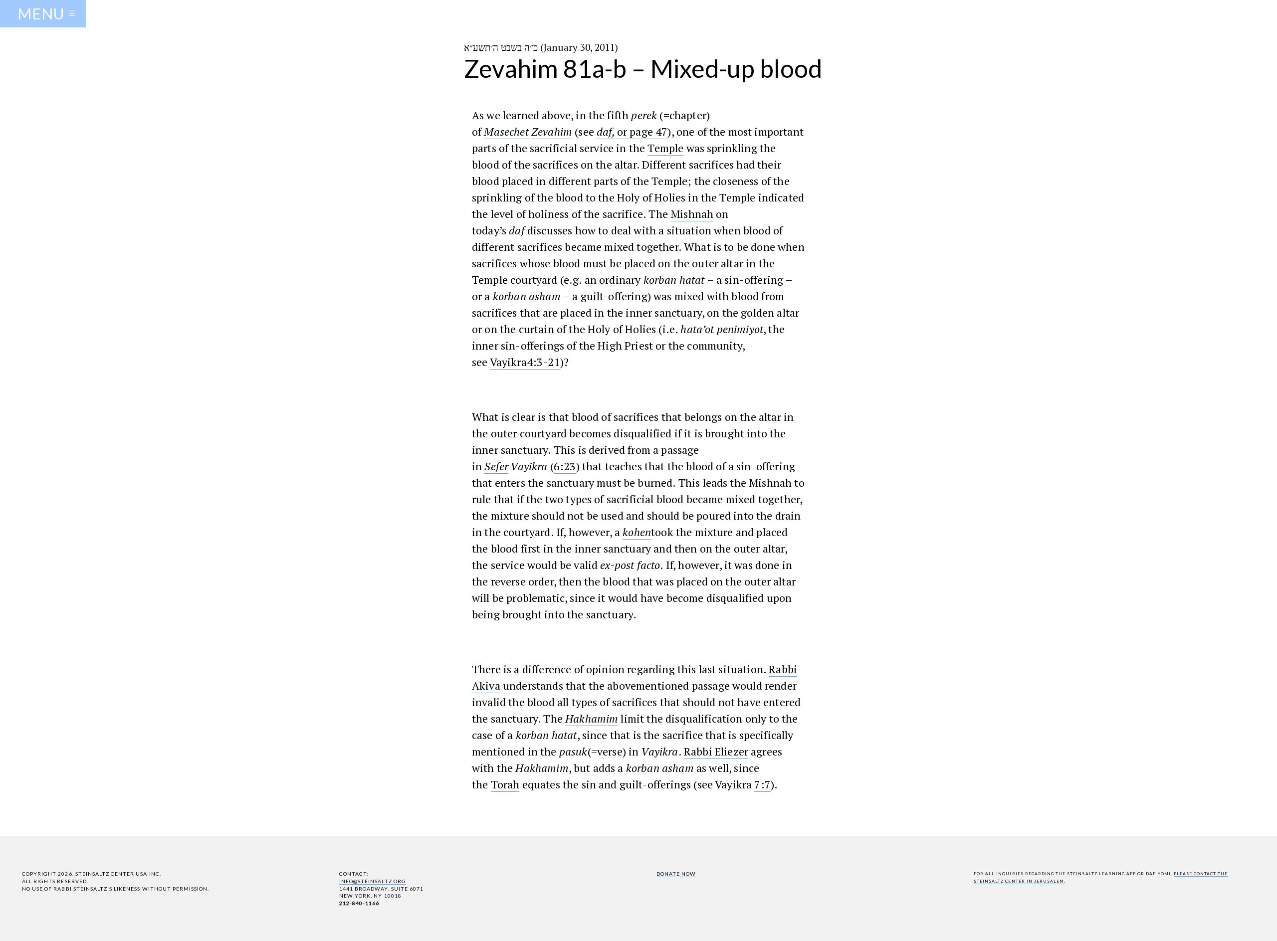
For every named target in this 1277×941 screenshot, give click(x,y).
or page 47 (642, 131)
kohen (637, 532)
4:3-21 (543, 362)
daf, (607, 131)
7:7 (762, 784)
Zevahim (551, 131)
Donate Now (676, 874)
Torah (505, 784)
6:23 (565, 466)
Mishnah (691, 213)
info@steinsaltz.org (372, 881)
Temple (665, 148)
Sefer (496, 466)
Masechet (506, 131)
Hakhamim (591, 718)
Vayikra (508, 362)
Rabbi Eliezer (716, 751)
